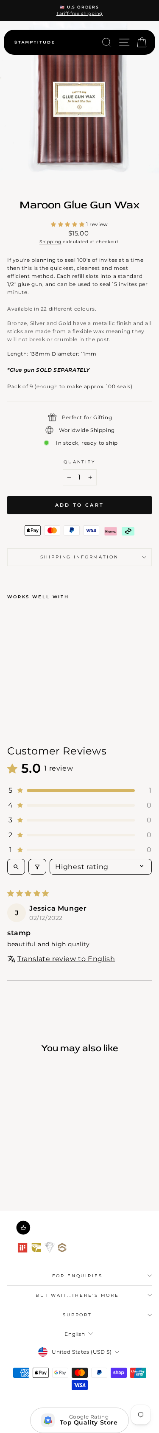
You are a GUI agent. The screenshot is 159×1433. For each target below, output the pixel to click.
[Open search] (16, 867)
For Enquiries (77, 1275)
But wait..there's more (77, 1295)
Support (77, 1314)
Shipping (50, 241)
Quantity (79, 462)
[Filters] (37, 867)
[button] (68, 224)
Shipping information (79, 557)
